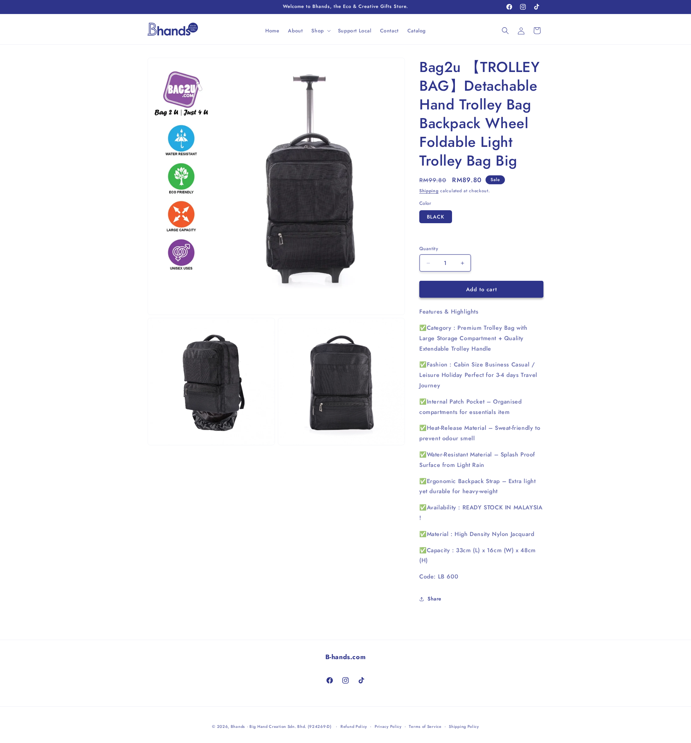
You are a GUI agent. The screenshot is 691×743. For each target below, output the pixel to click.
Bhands (238, 726)
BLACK (435, 216)
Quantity (428, 248)
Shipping (429, 191)
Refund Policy (353, 726)
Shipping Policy (464, 726)
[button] (320, 30)
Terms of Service (425, 726)
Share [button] (435, 598)
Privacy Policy (388, 726)
